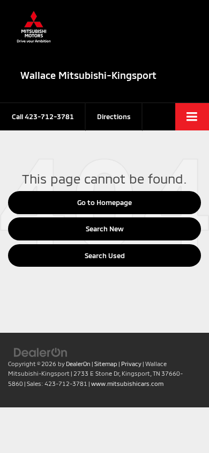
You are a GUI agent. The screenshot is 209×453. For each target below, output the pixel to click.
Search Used (105, 255)
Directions (114, 116)
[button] (43, 117)
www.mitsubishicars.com (127, 383)
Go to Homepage (104, 202)
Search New (105, 228)
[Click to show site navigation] (192, 116)
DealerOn (78, 363)
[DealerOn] (40, 351)
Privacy (131, 363)
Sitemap (105, 363)
